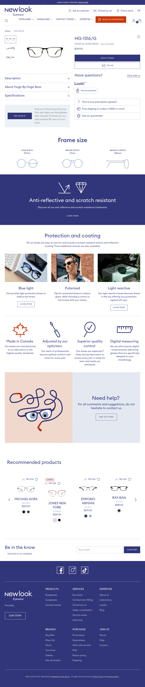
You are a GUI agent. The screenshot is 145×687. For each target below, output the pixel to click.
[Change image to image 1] (10, 39)
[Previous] (43, 2)
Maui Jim (50, 640)
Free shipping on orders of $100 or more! (103, 109)
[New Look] (19, 11)
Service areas (79, 615)
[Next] (101, 2)
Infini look (77, 620)
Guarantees (78, 640)
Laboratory (106, 600)
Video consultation (82, 610)
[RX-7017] (119, 488)
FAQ (74, 650)
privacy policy (113, 677)
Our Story (15, 616)
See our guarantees (92, 116)
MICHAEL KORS (26, 499)
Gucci (48, 645)
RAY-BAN (119, 497)
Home (7, 31)
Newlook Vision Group (61, 677)
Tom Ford (50, 650)
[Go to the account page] (133, 20)
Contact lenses (53, 605)
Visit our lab (83, 2)
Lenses (103, 605)
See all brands (52, 660)
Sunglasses (51, 600)
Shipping (77, 660)
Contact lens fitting (82, 600)
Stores (103, 635)
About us (104, 595)
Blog (102, 610)
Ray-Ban (50, 635)
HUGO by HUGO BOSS (86, 44)
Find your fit (20, 116)
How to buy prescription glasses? (99, 102)
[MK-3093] (26, 489)
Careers (104, 645)
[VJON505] (57, 493)
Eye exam (77, 595)
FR (138, 11)
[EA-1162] (88, 489)
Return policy (79, 655)
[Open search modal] (6, 20)
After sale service (81, 645)
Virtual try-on (79, 605)
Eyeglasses (51, 595)
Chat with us (133, 76)
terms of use (98, 677)
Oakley (49, 655)
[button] (136, 500)
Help (102, 640)
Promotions (78, 635)
